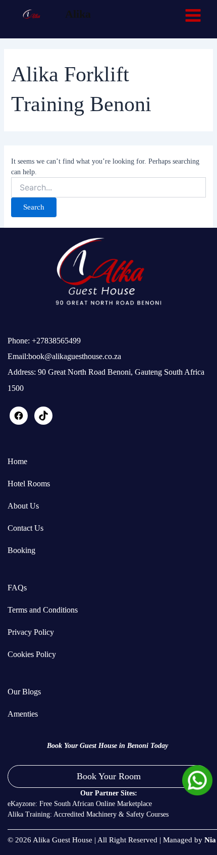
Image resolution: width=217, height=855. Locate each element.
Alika (78, 14)
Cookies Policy (32, 654)
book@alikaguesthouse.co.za (74, 356)
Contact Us (25, 528)
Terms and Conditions (43, 610)
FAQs (17, 587)
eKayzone (21, 804)
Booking (21, 550)
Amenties (23, 714)
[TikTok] (43, 420)
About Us (23, 505)
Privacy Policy (31, 632)
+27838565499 (55, 340)
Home (17, 461)
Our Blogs (24, 691)
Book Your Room (109, 776)
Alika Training (29, 814)
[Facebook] (19, 420)
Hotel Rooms (29, 483)
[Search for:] (108, 188)
